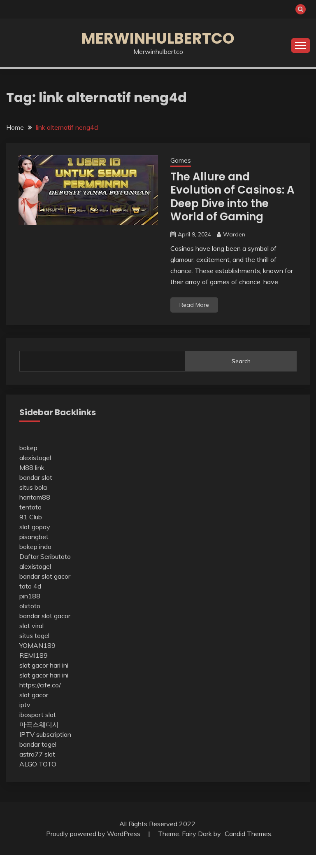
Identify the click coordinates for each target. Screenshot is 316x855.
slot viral (31, 625)
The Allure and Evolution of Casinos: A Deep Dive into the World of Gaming (232, 196)
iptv (24, 705)
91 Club (30, 517)
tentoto (30, 507)
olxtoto (29, 606)
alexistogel (35, 457)
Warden (234, 234)
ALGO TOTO (37, 764)
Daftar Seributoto (45, 556)
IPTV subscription (45, 734)
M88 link (31, 467)
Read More (194, 304)
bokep (28, 448)
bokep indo (35, 546)
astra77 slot (37, 754)
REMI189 (33, 655)
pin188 (29, 596)
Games (180, 160)
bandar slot (35, 477)
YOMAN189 (37, 645)
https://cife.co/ (40, 685)
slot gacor (33, 695)
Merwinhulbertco (158, 38)
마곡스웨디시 (39, 724)
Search (241, 361)
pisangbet (34, 537)
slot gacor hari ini (43, 665)
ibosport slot (37, 714)
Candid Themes (248, 833)
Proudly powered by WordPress (94, 833)
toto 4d (30, 586)
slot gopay (34, 527)
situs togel (34, 635)
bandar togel (37, 744)
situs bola (33, 487)
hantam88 (34, 497)
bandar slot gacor (44, 576)
